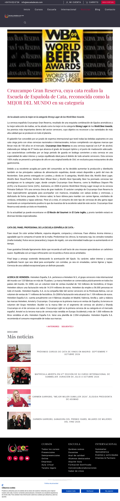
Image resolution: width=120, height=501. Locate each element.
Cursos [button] (39, 9)
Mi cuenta (75, 2)
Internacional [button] (68, 9)
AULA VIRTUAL (108, 2)
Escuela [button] (51, 9)
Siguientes (67, 326)
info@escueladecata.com (32, 2)
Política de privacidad (51, 483)
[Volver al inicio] (14, 16)
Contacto (110, 9)
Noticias (85, 9)
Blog (97, 9)
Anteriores (53, 326)
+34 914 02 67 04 (12, 2)
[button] (25, 22)
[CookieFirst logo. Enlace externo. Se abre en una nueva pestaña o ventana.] (3, 485)
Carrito (93, 2)
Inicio (27, 9)
